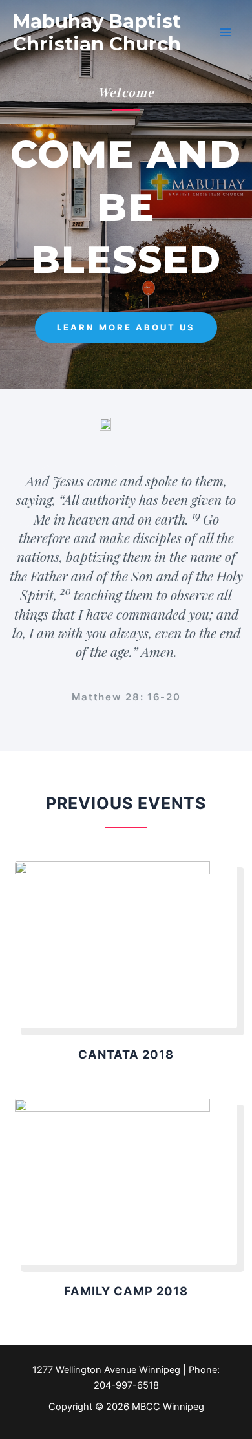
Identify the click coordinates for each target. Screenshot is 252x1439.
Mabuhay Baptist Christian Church (97, 32)
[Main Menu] (225, 32)
